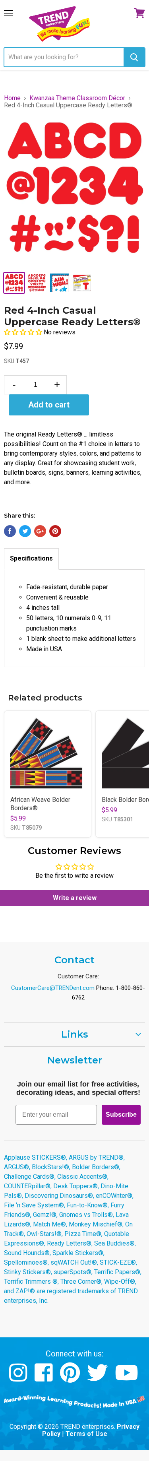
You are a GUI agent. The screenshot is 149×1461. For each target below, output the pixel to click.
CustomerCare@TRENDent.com (53, 987)
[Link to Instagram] (19, 1378)
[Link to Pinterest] (71, 1378)
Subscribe (121, 1114)
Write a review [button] (75, 898)
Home (12, 98)
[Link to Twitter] (98, 1378)
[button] (24, 332)
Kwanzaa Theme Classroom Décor (77, 98)
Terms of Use (86, 1434)
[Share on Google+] (40, 531)
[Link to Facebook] (45, 1378)
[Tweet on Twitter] (25, 531)
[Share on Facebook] (10, 531)
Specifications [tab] (31, 558)
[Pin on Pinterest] (55, 531)
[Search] (134, 57)
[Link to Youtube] (127, 1378)
